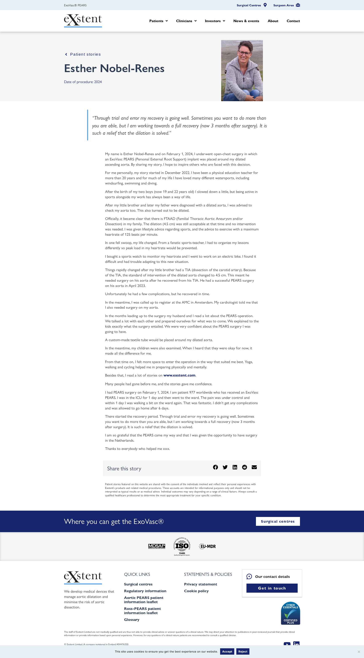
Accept (227, 651)
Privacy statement (200, 584)
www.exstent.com (179, 375)
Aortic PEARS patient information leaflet (143, 599)
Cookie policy (196, 590)
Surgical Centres (249, 5)
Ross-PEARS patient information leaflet (142, 610)
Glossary (131, 619)
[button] (215, 467)
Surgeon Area (283, 5)
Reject (242, 651)
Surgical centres (138, 584)
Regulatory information (145, 590)
